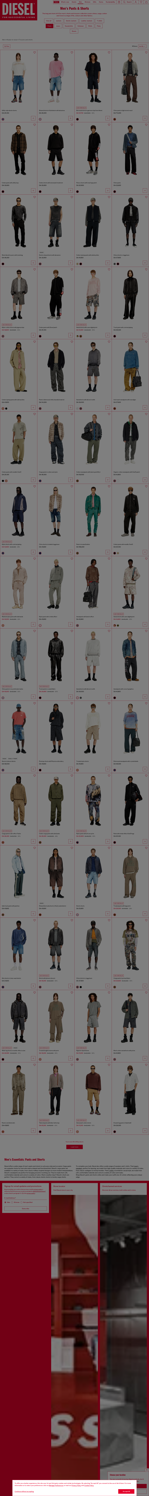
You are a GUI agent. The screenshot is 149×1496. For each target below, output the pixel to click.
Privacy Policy (76, 1485)
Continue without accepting (24, 1491)
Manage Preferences (56, 1485)
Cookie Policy (89, 1485)
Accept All (126, 1491)
